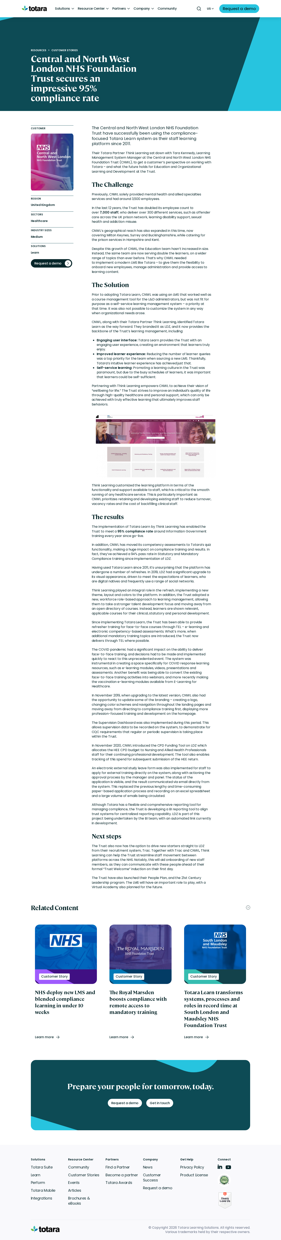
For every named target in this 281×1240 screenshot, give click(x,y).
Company (142, 9)
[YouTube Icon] (228, 1168)
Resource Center (91, 9)
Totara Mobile (43, 1190)
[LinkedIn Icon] (220, 1167)
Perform (38, 1182)
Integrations (41, 1198)
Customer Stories (64, 50)
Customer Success (152, 1177)
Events (74, 1182)
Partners (119, 9)
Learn (35, 1175)
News (148, 1167)
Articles (74, 1190)
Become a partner (122, 1175)
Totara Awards (119, 1182)
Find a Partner (118, 1167)
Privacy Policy (192, 1167)
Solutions (62, 9)
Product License (194, 1175)
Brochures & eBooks (79, 1201)
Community (167, 8)
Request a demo (157, 1187)
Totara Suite (42, 1167)
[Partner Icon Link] (225, 1180)
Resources (38, 50)
